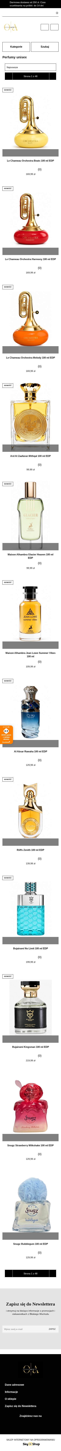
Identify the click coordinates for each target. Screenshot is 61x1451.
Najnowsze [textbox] (12, 67)
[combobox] (30, 67)
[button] (30, 1385)
